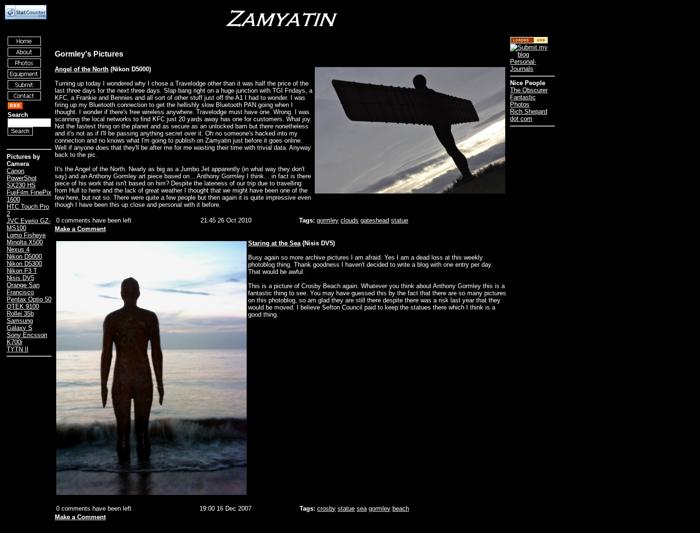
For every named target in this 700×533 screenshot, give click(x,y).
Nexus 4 (18, 249)
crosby (326, 508)
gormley (328, 220)
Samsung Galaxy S (20, 324)
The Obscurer (529, 90)
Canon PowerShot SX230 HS (22, 178)
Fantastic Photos (523, 101)
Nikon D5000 (24, 256)
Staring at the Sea (274, 243)
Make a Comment (80, 229)
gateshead (374, 220)
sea (362, 508)
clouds (349, 220)
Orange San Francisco (23, 288)
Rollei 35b (20, 313)
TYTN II (18, 349)
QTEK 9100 (23, 306)
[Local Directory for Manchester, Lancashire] (529, 41)
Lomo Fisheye (26, 235)
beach (400, 508)
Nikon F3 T (22, 270)
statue (399, 220)
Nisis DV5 (20, 277)
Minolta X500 (25, 242)
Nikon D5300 (24, 263)
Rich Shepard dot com (528, 115)
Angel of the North (82, 69)
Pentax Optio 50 (29, 299)
